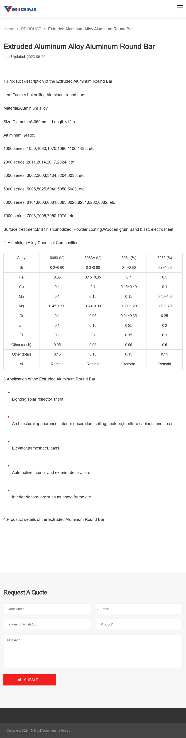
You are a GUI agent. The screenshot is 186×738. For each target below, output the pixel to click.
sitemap (64, 730)
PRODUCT (31, 28)
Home (8, 28)
